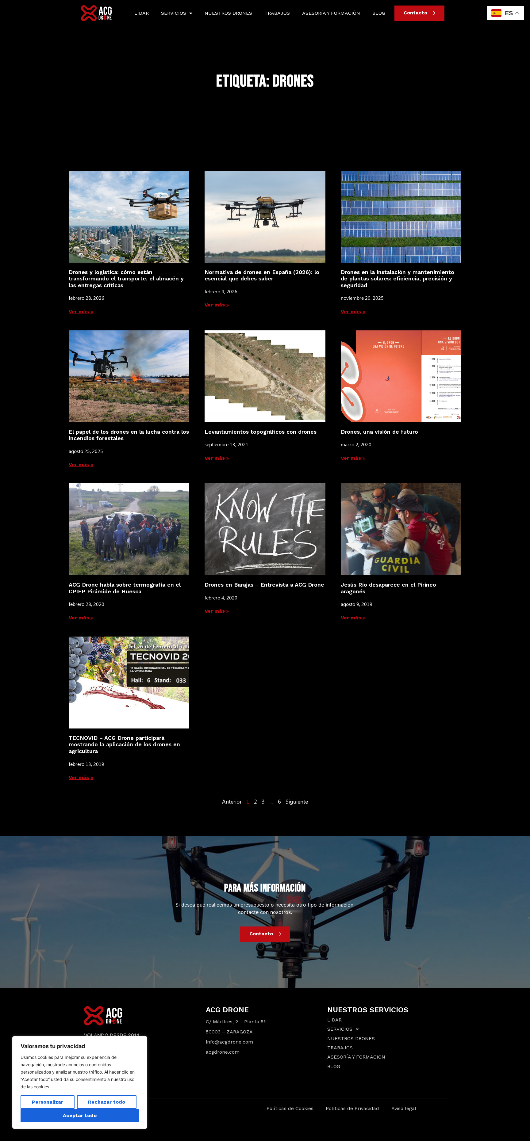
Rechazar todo (106, 1102)
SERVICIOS (173, 13)
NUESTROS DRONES (228, 13)
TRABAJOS (277, 13)
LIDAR (141, 13)
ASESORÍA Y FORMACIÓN (331, 13)
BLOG (378, 13)
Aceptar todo (80, 1115)
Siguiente (297, 801)
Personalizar (47, 1102)
